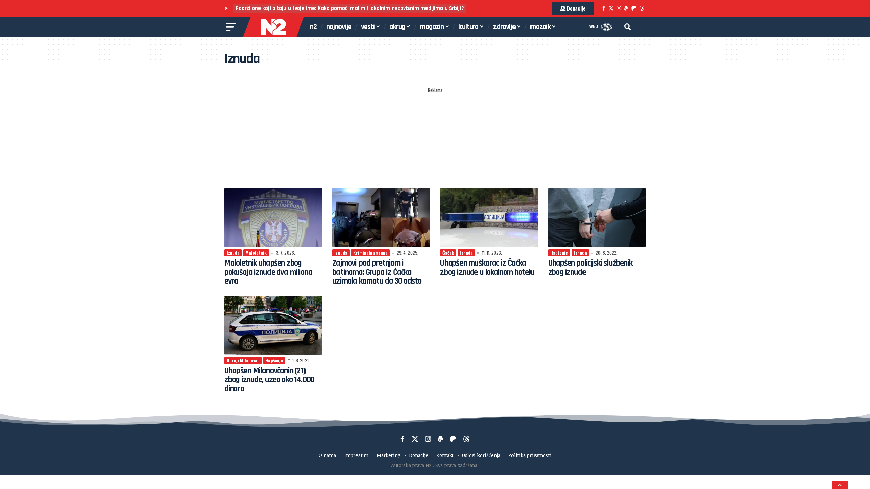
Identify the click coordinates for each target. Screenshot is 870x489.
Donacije (418, 455)
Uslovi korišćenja (481, 455)
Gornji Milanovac (243, 360)
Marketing (389, 455)
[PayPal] (626, 8)
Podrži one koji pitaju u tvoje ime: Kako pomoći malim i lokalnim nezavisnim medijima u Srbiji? (350, 8)
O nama (327, 455)
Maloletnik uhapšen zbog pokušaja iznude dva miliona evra (268, 272)
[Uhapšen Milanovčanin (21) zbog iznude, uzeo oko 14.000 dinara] (273, 325)
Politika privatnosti (530, 455)
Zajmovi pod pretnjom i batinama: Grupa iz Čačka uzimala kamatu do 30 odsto (377, 272)
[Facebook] (604, 8)
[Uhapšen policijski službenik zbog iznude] (597, 217)
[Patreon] (634, 8)
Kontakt (445, 455)
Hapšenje (559, 252)
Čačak (448, 252)
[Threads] (642, 8)
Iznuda (233, 252)
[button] (627, 27)
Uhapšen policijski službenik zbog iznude (590, 267)
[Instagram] (619, 8)
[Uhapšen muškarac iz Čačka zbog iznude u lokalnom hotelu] (489, 217)
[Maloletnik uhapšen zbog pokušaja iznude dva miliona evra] (273, 217)
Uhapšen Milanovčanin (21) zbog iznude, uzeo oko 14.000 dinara (269, 379)
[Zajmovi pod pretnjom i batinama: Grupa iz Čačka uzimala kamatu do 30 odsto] (381, 217)
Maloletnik (256, 252)
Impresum (356, 455)
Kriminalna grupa (370, 252)
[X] (611, 8)
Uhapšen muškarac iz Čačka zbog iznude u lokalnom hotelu (487, 267)
